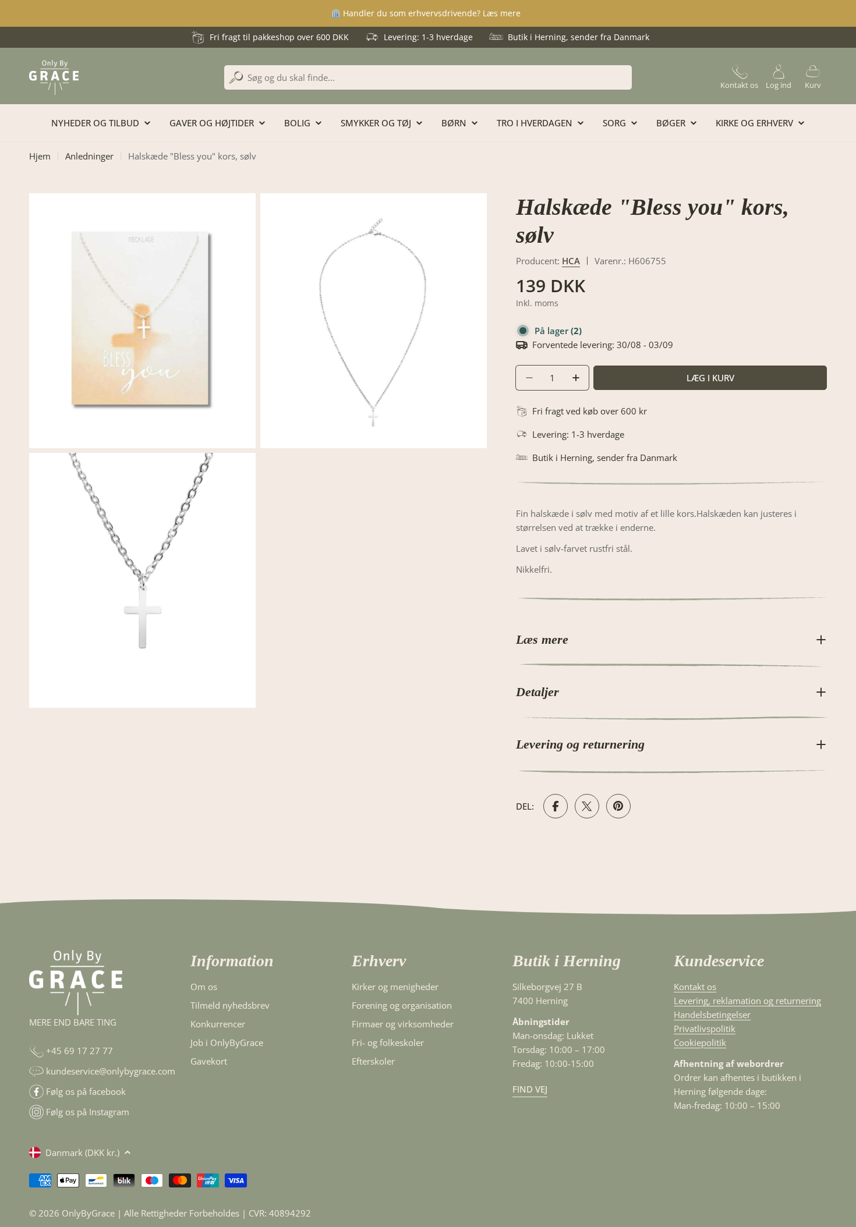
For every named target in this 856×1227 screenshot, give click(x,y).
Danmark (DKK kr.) (82, 1152)
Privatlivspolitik (704, 1028)
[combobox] (428, 77)
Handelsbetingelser (712, 1014)
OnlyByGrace (88, 1213)
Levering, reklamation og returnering (747, 1000)
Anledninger (89, 156)
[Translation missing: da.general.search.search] (236, 77)
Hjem (40, 156)
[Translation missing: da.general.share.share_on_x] (587, 806)
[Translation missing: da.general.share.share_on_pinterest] (618, 806)
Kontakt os (695, 986)
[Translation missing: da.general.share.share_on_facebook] (555, 806)
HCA (571, 261)
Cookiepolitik (700, 1042)
